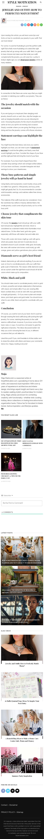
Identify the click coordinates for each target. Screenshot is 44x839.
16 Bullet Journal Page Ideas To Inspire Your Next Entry (22, 702)
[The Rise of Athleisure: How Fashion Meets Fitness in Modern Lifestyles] (22, 610)
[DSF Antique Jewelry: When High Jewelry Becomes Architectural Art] (11, 429)
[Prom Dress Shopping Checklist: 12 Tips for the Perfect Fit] (11, 462)
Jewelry (25, 6)
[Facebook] (1, 409)
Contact (4, 805)
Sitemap (20, 812)
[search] (41, 2)
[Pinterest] (3, 409)
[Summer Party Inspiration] (22, 762)
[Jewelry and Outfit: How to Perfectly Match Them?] (22, 649)
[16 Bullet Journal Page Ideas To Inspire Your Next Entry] (22, 687)
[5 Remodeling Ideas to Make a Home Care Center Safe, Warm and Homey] (22, 724)
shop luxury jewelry (28, 60)
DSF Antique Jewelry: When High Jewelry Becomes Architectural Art (11, 443)
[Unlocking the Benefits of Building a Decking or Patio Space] (22, 581)
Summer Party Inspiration (22, 776)
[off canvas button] (3, 2)
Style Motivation (22, 2)
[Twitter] (8, 791)
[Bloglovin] (17, 791)
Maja (8, 20)
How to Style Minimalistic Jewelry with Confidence (33, 443)
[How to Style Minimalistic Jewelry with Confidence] (33, 429)
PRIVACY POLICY (8, 812)
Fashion (18, 6)
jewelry (15, 223)
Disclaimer (13, 805)
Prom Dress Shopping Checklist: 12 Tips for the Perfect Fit (11, 476)
